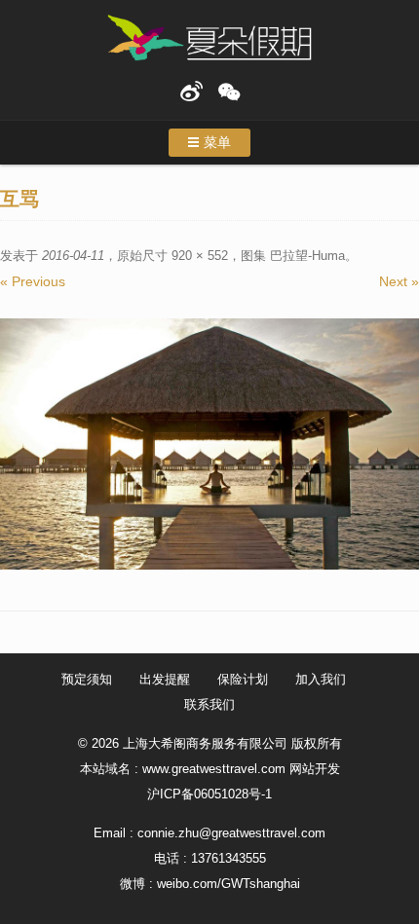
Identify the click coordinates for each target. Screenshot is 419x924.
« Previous (32, 281)
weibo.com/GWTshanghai (228, 883)
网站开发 (314, 768)
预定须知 (86, 679)
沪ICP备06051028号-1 (209, 794)
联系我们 (209, 704)
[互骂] (209, 444)
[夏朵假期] (209, 38)
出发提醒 (164, 679)
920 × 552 (199, 255)
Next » (399, 281)
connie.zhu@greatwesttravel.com (231, 833)
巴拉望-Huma (307, 255)
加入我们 (320, 679)
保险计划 (242, 679)
